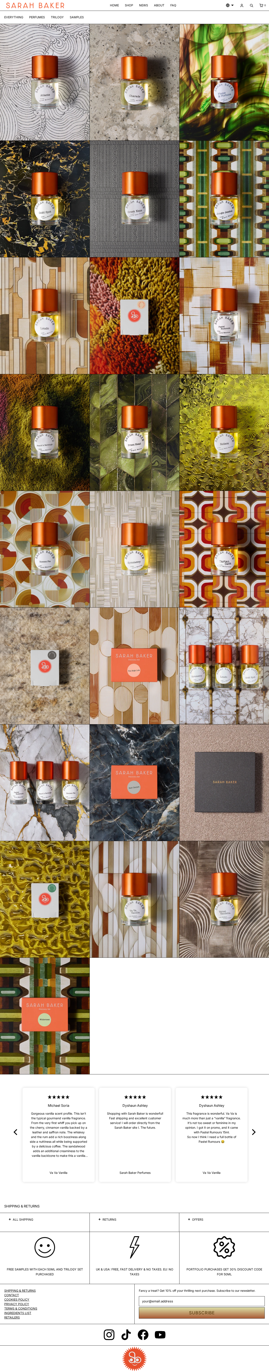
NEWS (143, 5)
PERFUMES (37, 17)
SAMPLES (77, 17)
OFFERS (197, 1219)
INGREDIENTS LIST (17, 1313)
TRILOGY (57, 17)
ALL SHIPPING (23, 1219)
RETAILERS (12, 1317)
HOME (114, 5)
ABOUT (159, 5)
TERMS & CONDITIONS (20, 1308)
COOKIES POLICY (16, 1299)
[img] (59, 1097)
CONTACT (11, 1295)
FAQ (173, 5)
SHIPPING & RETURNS (20, 1290)
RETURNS (109, 1219)
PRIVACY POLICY (16, 1304)
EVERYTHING (13, 17)
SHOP (129, 5)
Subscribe (202, 1312)
